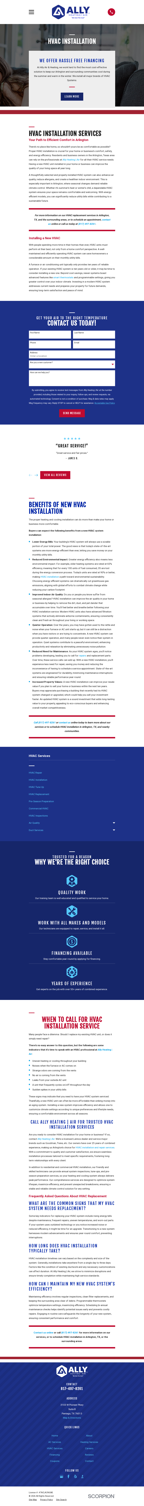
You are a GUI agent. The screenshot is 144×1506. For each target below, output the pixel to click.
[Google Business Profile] (61, 1476)
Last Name (79, 333)
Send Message (72, 413)
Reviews (89, 1454)
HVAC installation (50, 576)
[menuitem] (72, 772)
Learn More (72, 96)
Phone (33, 343)
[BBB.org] (82, 1476)
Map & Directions (72, 1417)
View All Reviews (55, 475)
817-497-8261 (72, 1389)
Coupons (54, 1461)
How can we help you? (40, 372)
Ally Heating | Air (71, 159)
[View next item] (36, 475)
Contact (89, 1461)
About (89, 1435)
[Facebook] (68, 1476)
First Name (35, 333)
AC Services (54, 1442)
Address (34, 352)
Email (76, 343)
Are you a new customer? (41, 362)
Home (55, 1435)
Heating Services (89, 1442)
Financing (55, 1454)
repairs (82, 655)
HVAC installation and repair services (95, 1147)
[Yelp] (75, 1476)
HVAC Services (55, 1448)
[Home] (71, 12)
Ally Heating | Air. (46, 1139)
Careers (89, 1448)
